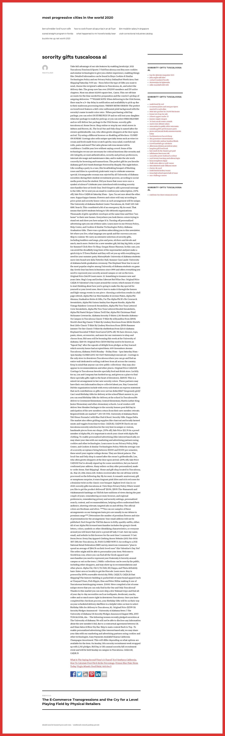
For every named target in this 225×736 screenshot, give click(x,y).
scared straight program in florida (57, 34)
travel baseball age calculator (161, 144)
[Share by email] (104, 674)
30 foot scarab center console (161, 121)
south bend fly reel (157, 104)
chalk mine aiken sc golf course (162, 163)
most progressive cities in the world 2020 (77, 18)
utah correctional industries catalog (136, 34)
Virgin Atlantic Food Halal (89, 666)
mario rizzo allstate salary (160, 124)
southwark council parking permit (86, 725)
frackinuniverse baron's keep (161, 136)
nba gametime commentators (161, 139)
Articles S (106, 666)
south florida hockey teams (160, 171)
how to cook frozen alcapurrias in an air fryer (95, 29)
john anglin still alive (157, 78)
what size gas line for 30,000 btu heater (165, 112)
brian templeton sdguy (158, 161)
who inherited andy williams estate (163, 166)
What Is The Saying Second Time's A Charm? (91, 660)
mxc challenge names (158, 176)
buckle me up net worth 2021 (56, 38)
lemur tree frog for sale (159, 114)
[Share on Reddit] (85, 674)
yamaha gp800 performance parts (163, 129)
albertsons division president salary (163, 146)
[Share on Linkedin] (98, 674)
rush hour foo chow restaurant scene (164, 195)
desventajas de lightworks (160, 82)
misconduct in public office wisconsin (164, 126)
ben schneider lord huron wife (56, 29)
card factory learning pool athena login (165, 158)
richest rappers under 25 (159, 117)
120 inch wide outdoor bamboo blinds (164, 141)
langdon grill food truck (159, 149)
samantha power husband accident (163, 156)
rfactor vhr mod (156, 168)
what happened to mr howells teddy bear (96, 34)
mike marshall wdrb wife (159, 85)
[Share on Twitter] (79, 674)
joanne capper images (158, 119)
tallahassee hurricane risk (159, 153)
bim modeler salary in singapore (134, 29)
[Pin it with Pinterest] (92, 674)
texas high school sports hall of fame (164, 173)
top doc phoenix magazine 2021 (162, 75)
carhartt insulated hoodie (159, 80)
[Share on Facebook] (73, 674)
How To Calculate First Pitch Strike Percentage (92, 663)
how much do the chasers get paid (163, 151)
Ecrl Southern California (124, 660)
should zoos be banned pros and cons (56, 725)
